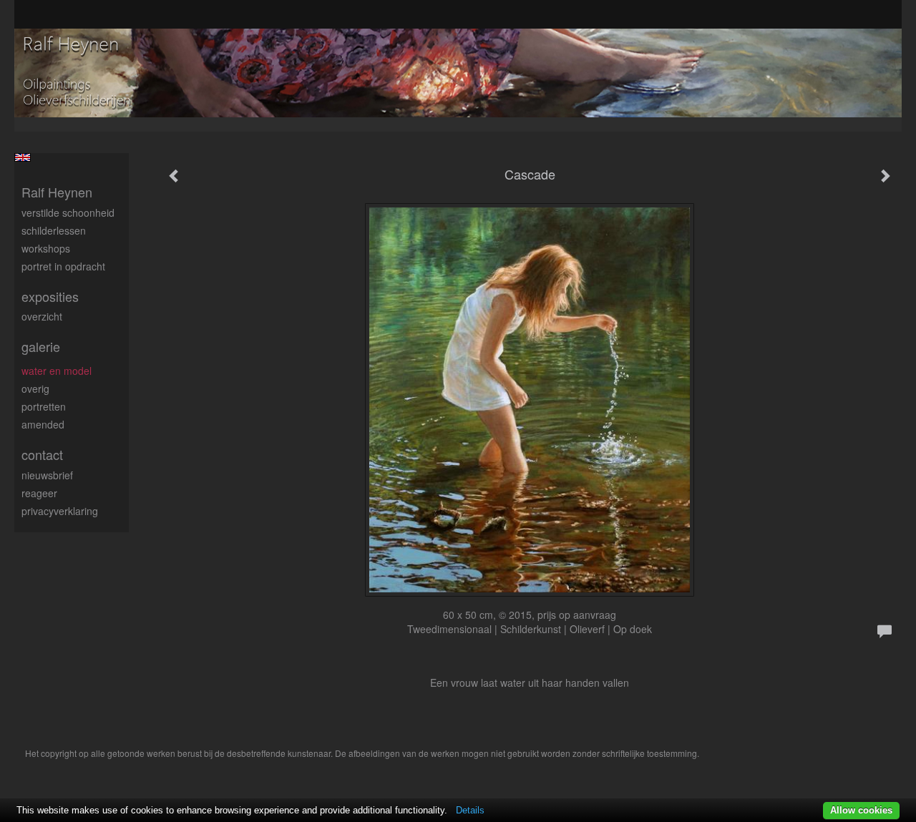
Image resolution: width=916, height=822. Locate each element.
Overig (35, 388)
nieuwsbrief (47, 475)
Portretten (43, 406)
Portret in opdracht (63, 266)
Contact (42, 455)
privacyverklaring (59, 511)
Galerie (40, 347)
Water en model (56, 370)
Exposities (50, 296)
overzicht (41, 316)
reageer (39, 493)
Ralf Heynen (56, 192)
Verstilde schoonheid (67, 212)
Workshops (45, 248)
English (22, 157)
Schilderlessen (53, 230)
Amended (42, 424)
